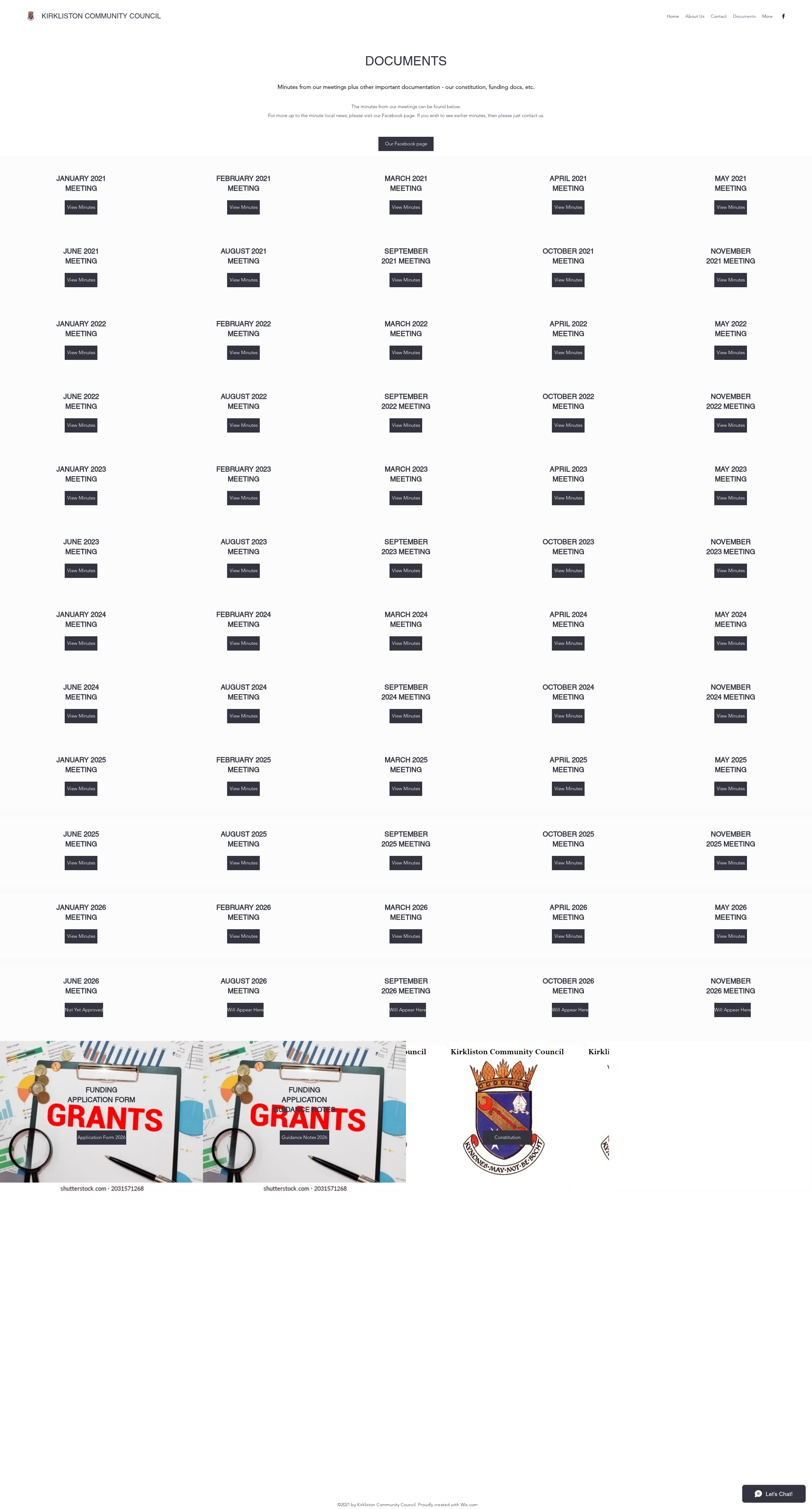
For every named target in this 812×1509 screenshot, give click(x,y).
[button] (81, 1010)
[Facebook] (783, 16)
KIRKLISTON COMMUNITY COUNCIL (101, 16)
